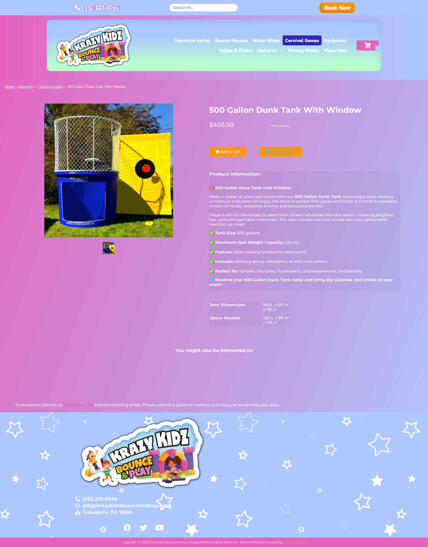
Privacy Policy (304, 50)
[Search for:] (203, 7)
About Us (267, 50)
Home (10, 86)
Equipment (335, 40)
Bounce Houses (231, 40)
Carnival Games (302, 40)
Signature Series (192, 40)
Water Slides (266, 40)
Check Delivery (282, 151)
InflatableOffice (295, 542)
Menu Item (335, 50)
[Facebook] (127, 527)
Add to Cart (230, 151)
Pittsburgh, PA (78, 405)
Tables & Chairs (235, 50)
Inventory (26, 86)
